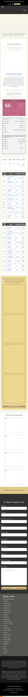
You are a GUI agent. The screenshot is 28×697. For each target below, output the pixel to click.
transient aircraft (7, 603)
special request (4, 566)
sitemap (5, 648)
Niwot (17, 181)
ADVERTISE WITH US (14, 406)
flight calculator (6, 619)
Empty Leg (19, 79)
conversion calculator (7, 623)
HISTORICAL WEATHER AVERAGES (14, 74)
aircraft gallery (6, 605)
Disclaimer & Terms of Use (9, 690)
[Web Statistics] (3, 696)
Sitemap (17, 690)
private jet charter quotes (8, 599)
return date (3, 553)
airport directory (7, 610)
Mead (17, 190)
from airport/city (5, 532)
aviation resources (7, 634)
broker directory (6, 641)
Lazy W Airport (11, 212)
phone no (6, 518)
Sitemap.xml (6, 650)
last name (3, 512)
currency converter (7, 621)
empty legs (5, 601)
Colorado (5, 35)
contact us (22, 690)
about (4, 646)
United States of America (20, 33)
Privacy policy (18, 688)
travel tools (6, 617)
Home (3, 33)
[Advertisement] (14, 299)
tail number (6, 643)
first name (3, 505)
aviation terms (6, 637)
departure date (4, 546)
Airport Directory (9, 33)
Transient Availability (8, 80)
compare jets (6, 608)
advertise (5, 625)
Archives (5, 652)
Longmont (10, 35)
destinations (5, 614)
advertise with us (10, 688)
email (2, 525)
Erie (17, 216)
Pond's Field (10, 186)
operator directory (7, 639)
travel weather (6, 628)
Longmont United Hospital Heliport (11, 233)
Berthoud (18, 186)
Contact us (5, 632)
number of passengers (5, 560)
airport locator (6, 612)
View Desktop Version (14, 692)
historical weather (7, 630)
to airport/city (4, 539)
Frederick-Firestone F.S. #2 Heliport (11, 252)
